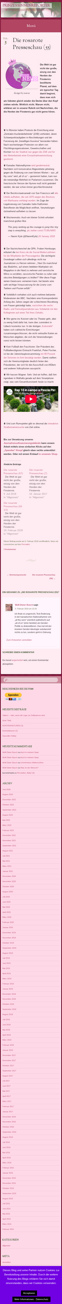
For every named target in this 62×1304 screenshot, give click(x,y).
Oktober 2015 (8, 1188)
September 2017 (9, 1071)
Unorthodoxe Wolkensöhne (32, 763)
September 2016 (9, 1132)
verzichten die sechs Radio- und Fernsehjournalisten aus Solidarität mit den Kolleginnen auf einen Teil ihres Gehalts (31, 309)
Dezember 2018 (9, 994)
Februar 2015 (8, 1229)
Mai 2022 (6, 820)
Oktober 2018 (8, 1004)
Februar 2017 (8, 1106)
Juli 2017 (6, 1081)
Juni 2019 (6, 963)
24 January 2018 (46, 236)
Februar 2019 (8, 984)
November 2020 (9, 881)
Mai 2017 (6, 1091)
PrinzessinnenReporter (26, 5)
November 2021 (9, 840)
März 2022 (6, 825)
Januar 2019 (7, 989)
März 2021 (6, 866)
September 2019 (9, 948)
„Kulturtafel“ (47, 326)
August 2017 (7, 1076)
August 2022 (7, 815)
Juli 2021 (6, 856)
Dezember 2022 (9, 800)
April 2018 (6, 1035)
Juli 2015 (6, 1203)
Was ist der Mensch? (29, 768)
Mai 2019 (6, 968)
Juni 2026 (6, 789)
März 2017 (6, 1101)
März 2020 (6, 917)
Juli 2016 (6, 1142)
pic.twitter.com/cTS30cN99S (41, 230)
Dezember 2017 (9, 1055)
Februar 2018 (8, 1045)
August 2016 (7, 1137)
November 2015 (9, 1183)
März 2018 (6, 1040)
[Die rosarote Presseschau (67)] (16, 483)
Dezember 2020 (9, 876)
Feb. (5, 39)
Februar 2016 (8, 1168)
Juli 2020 (6, 897)
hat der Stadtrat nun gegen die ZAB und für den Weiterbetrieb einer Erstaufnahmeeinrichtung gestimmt (29, 155)
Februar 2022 (8, 830)
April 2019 (6, 973)
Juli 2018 (6, 1019)
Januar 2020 (7, 927)
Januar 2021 (7, 871)
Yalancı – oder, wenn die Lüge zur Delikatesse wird (23, 715)
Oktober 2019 (8, 943)
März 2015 (6, 1224)
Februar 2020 (8, 922)
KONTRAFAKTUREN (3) (12, 726)
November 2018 (9, 999)
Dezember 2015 (9, 1178)
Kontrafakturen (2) (10, 731)
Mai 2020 (6, 907)
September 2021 (9, 846)
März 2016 (6, 1163)
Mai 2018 (6, 1030)
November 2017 (9, 1060)
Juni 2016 (6, 1147)
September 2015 (9, 1193)
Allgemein (6, 1246)
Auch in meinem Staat (29, 752)
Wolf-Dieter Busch (24, 605)
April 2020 (6, 912)
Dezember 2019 (9, 933)
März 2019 (6, 979)
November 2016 (9, 1122)
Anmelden (6, 1262)
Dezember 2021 (9, 835)
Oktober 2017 (8, 1066)
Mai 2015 (6, 1214)
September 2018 (9, 1009)
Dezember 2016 (9, 1117)
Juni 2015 (6, 1209)
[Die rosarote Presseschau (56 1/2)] (16, 518)
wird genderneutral (40, 165)
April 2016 (6, 1158)
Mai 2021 (6, 861)
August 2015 (7, 1199)
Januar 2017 (7, 1112)
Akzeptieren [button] (29, 1293)
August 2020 (7, 892)
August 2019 (7, 953)
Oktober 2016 (8, 1127)
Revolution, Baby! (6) (26, 773)
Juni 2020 (6, 902)
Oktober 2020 (8, 886)
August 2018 (7, 1014)
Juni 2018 (6, 1025)
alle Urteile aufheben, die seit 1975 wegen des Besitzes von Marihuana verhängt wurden (31, 197)
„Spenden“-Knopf (13, 450)
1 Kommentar (10, 549)
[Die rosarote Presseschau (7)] (42, 483)
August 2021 (7, 851)
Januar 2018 (7, 1050)
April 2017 (6, 1096)
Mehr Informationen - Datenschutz (31, 1299)
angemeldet (17, 660)
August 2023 (7, 794)
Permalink (26, 544)
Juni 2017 (6, 1086)
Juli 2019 (6, 958)
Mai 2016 (6, 1152)
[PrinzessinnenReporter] (25, 9)
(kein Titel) (6, 720)
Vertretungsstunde (16, 575)
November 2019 (9, 938)
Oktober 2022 (8, 805)
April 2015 (6, 1219)
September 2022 (9, 810)
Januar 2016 (7, 1173)
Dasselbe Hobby (9, 736)
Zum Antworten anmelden (19, 640)
